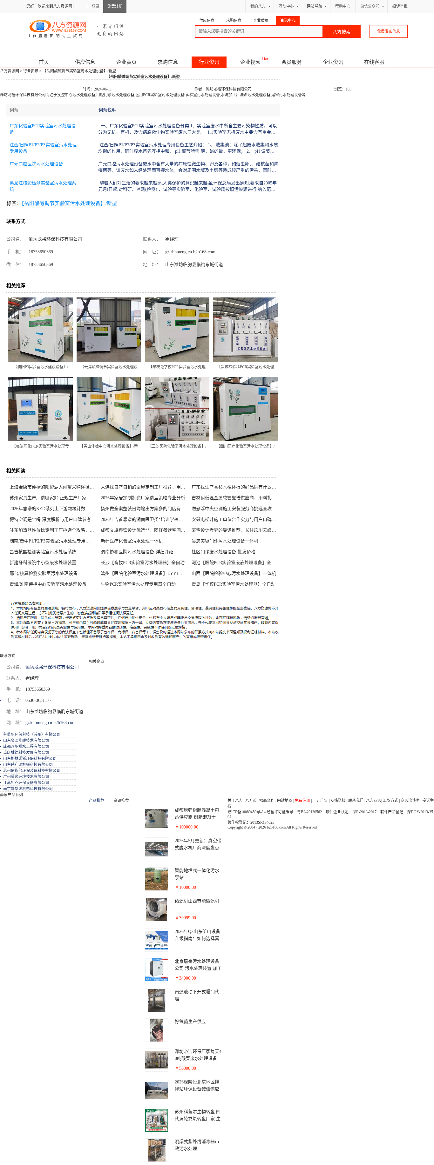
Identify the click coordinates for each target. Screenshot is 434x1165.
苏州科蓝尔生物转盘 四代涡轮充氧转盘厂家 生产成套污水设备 (197, 1118)
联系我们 (355, 800)
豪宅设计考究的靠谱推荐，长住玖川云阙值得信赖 (236, 530)
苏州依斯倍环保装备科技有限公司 (31, 771)
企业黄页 (126, 62)
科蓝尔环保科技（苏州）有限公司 (31, 734)
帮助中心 (342, 6)
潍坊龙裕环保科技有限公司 (229, 89)
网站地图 (284, 800)
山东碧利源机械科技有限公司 (28, 764)
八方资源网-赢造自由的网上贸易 (76, 28)
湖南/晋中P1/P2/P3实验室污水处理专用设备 (52, 541)
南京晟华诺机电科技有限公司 (28, 789)
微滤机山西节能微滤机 (197, 901)
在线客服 (374, 62)
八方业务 (373, 800)
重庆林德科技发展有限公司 (26, 752)
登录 (95, 6)
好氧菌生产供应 (190, 1021)
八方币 (251, 800)
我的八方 (258, 6)
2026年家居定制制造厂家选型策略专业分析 (143, 498)
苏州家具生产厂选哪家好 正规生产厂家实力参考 (54, 498)
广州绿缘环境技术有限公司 (26, 777)
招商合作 (267, 800)
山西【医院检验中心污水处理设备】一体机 (234, 573)
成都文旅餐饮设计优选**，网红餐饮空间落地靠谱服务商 (145, 530)
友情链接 (338, 800)
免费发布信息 (388, 31)
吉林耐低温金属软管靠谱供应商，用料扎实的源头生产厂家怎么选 (236, 498)
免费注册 (115, 6)
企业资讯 (333, 62)
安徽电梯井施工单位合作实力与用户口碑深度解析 (236, 519)
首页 (44, 62)
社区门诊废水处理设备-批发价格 (223, 551)
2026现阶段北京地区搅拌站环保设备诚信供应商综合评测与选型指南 (197, 1089)
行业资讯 (209, 62)
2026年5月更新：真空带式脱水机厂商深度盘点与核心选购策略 (198, 847)
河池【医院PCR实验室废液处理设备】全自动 (236, 562)
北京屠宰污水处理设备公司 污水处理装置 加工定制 (198, 968)
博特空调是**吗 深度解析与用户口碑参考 (50, 519)
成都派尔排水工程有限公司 (26, 746)
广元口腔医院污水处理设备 (36, 164)
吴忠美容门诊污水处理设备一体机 (225, 541)
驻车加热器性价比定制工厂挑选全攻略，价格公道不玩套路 (54, 530)
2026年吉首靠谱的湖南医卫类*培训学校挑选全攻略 (145, 519)
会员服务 (291, 62)
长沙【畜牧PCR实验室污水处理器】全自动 (143, 562)
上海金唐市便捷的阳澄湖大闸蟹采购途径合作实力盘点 (54, 487)
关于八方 (235, 800)
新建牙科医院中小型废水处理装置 (43, 562)
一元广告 (320, 800)
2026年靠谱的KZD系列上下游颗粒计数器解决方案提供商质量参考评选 (54, 508)
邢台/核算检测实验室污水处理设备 (44, 573)
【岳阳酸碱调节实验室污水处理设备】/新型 (69, 203)
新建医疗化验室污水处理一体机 (132, 541)
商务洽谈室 (410, 800)
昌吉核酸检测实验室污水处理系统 (43, 551)
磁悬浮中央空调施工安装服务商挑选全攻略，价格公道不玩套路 (236, 508)
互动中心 (286, 6)
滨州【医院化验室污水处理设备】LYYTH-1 (143, 573)
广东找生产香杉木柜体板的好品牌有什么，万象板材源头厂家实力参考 (236, 487)
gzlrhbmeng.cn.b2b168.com (189, 252)
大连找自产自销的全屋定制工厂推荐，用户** (145, 487)
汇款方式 (390, 800)
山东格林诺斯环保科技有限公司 (30, 758)
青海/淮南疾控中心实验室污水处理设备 (48, 584)
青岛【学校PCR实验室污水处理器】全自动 (233, 584)
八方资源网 (9, 71)
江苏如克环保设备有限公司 (26, 783)
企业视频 (250, 62)
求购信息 (168, 62)
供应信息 (85, 62)
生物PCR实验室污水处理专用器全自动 (138, 584)
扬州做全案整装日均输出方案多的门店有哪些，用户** (145, 508)
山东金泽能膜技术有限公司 (26, 740)
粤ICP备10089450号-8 (245, 812)
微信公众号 (369, 6)
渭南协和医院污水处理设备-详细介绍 (137, 551)
